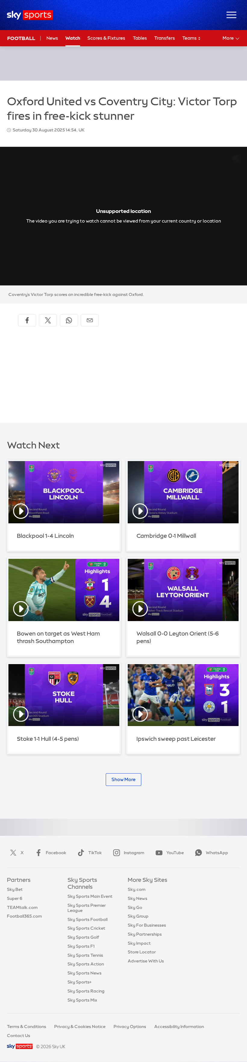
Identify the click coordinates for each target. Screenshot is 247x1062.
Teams (190, 38)
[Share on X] (48, 320)
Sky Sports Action (85, 964)
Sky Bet (15, 889)
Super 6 (14, 898)
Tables (140, 38)
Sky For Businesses (147, 925)
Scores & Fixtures (106, 38)
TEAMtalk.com (22, 907)
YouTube (175, 853)
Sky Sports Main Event (89, 896)
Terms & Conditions (26, 1026)
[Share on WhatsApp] (69, 320)
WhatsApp (217, 853)
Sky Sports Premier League (86, 908)
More (228, 38)
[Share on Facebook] (27, 320)
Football (21, 38)
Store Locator (142, 952)
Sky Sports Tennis (85, 955)
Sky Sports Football (87, 919)
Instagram (134, 853)
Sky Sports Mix (82, 1000)
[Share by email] (90, 320)
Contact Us (18, 1035)
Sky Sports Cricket (86, 928)
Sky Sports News (84, 973)
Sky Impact (139, 943)
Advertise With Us (146, 961)
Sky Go (135, 907)
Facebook (56, 853)
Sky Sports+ (79, 982)
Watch (72, 38)
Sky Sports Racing (86, 991)
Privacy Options (130, 1026)
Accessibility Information (179, 1026)
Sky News (137, 898)
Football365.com (24, 916)
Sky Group (138, 916)
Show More (123, 779)
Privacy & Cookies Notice (79, 1026)
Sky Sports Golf (83, 937)
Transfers (164, 38)
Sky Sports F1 (81, 946)
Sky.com (136, 889)
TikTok (95, 853)
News (52, 38)
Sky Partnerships (145, 934)
